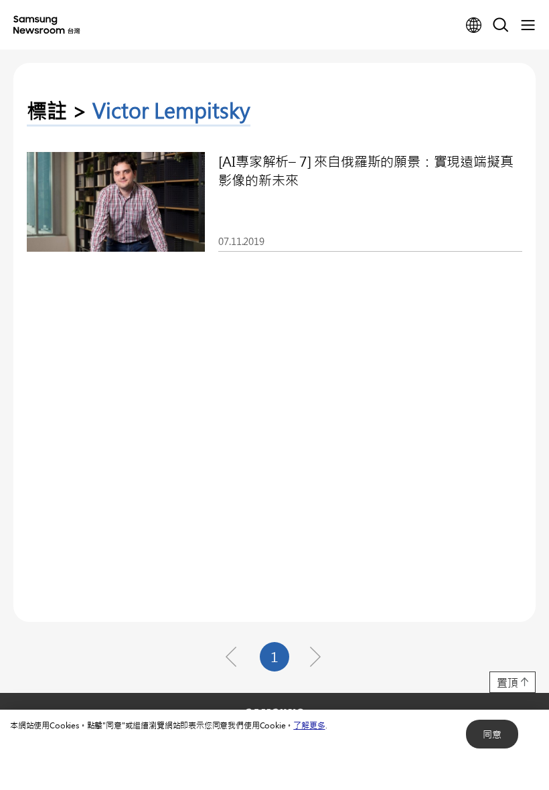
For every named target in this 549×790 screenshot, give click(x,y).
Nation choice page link (474, 25)
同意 (492, 734)
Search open (500, 25)
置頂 (507, 683)
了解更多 (309, 725)
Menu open (527, 25)
